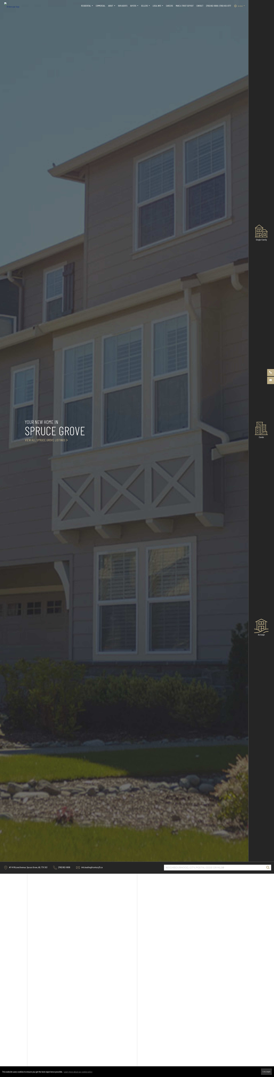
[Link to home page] (13, 5)
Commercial (100, 5)
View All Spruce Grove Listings (45, 440)
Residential (87, 7)
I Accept (266, 1071)
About (112, 7)
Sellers (146, 7)
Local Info (158, 7)
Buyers (134, 7)
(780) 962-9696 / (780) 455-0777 (218, 5)
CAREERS (169, 5)
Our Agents (122, 5)
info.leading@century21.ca (92, 867)
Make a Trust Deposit (185, 5)
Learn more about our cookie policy (78, 1071)
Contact (200, 5)
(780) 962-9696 (64, 867)
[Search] (268, 867)
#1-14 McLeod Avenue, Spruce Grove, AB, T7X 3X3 (28, 867)
